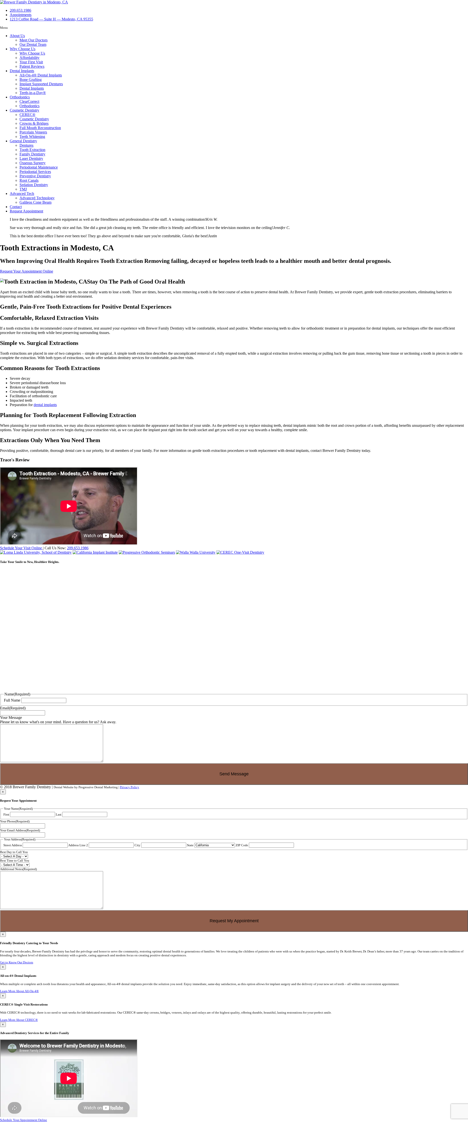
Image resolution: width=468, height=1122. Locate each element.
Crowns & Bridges (34, 123)
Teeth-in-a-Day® (33, 93)
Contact (16, 207)
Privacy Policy (129, 787)
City (137, 845)
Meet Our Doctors (34, 40)
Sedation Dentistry (34, 185)
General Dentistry (23, 141)
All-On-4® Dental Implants (41, 75)
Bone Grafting (31, 79)
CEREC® (27, 115)
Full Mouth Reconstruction (40, 128)
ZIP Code (242, 845)
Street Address (12, 845)
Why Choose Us (22, 49)
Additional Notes (18, 869)
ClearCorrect (29, 101)
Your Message (11, 717)
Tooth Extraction (32, 150)
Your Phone (14, 821)
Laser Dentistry (31, 158)
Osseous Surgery (33, 163)
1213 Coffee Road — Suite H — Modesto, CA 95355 (51, 19)
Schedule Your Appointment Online (23, 1120)
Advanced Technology (37, 198)
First (6, 814)
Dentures (26, 145)
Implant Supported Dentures (41, 84)
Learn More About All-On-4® (19, 991)
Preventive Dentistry (35, 176)
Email (13, 708)
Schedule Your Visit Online (21, 548)
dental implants (45, 405)
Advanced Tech (22, 193)
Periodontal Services (35, 172)
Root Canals (29, 180)
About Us (17, 36)
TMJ (23, 189)
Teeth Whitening (32, 136)
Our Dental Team (33, 44)
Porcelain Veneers (33, 132)
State (190, 845)
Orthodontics (20, 97)
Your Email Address (20, 830)
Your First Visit (31, 62)
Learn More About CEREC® (19, 1020)
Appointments (20, 15)
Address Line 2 (78, 845)
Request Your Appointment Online (26, 271)
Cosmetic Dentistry (24, 110)
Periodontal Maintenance (39, 167)
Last (58, 814)
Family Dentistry (32, 154)
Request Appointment (26, 211)
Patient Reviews (32, 66)
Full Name (12, 700)
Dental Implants (22, 71)
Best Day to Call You (14, 852)
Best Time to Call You (14, 860)
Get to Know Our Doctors (16, 962)
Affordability (29, 58)
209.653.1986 (77, 548)
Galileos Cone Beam (35, 202)
